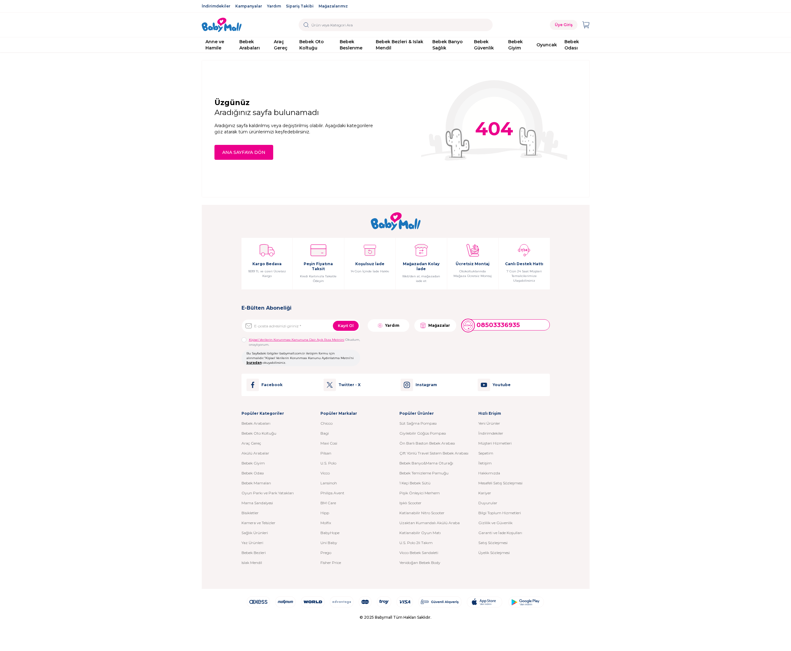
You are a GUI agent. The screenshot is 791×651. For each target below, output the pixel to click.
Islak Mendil (251, 562)
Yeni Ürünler (489, 423)
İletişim (485, 463)
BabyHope (329, 532)
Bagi (324, 433)
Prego (325, 552)
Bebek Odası (571, 45)
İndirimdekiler (216, 6)
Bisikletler (250, 512)
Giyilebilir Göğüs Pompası (422, 433)
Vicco (325, 473)
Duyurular (487, 503)
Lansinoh (328, 483)
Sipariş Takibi (300, 6)
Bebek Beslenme (351, 45)
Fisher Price (330, 562)
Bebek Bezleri (253, 552)
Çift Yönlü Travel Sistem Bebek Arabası (433, 453)
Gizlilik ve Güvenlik (495, 522)
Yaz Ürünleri (252, 542)
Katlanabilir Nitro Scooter (421, 512)
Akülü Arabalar (255, 453)
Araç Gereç (280, 45)
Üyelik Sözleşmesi (494, 552)
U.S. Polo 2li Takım (416, 542)
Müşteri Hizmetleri (495, 443)
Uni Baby (328, 542)
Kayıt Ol (346, 325)
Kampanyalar (248, 6)
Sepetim (485, 453)
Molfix (325, 522)
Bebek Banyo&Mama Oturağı (426, 463)
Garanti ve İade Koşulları (500, 532)
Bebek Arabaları (249, 45)
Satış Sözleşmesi (493, 542)
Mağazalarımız (333, 6)
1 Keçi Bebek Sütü (414, 483)
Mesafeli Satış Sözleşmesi (500, 483)
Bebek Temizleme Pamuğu (423, 473)
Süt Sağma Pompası (418, 423)
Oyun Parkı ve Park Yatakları (267, 493)
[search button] (306, 25)
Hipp (324, 512)
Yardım (274, 6)
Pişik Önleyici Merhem (419, 493)
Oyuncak (546, 45)
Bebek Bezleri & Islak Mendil (399, 45)
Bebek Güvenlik (484, 45)
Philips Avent (332, 493)
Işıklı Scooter (410, 503)
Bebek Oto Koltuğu (311, 45)
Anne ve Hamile (214, 45)
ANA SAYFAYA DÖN (243, 152)
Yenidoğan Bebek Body (419, 562)
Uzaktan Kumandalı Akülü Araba (429, 522)
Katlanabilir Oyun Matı (420, 532)
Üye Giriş (564, 24)
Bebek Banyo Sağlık (447, 45)
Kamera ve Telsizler (258, 522)
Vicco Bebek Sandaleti (418, 552)
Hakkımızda (489, 473)
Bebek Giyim (515, 45)
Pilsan (325, 453)
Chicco (326, 423)
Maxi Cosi (328, 443)
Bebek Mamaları (256, 483)
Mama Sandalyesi (257, 503)
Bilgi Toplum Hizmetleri (499, 512)
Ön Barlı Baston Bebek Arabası (427, 443)
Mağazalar (439, 325)
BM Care (328, 503)
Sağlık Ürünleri (254, 532)
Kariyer (484, 493)
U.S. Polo (328, 463)
